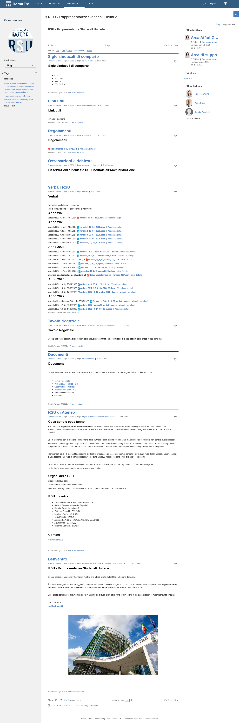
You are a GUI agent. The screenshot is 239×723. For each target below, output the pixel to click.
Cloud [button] (6, 106)
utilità (94, 105)
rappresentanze (110, 563)
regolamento (87, 135)
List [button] (13, 106)
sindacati (85, 61)
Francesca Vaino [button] (209, 42)
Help (90, 718)
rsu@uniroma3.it (55, 539)
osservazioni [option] (9, 92)
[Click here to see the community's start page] (20, 41)
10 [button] (56, 700)
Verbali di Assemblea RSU (66, 383)
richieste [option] (18, 96)
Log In (203, 3)
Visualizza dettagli (88, 148)
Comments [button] (78, 50)
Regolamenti (59, 131)
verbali (84, 191)
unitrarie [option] (7, 102)
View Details (126, 259)
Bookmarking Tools (102, 718)
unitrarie (93, 563)
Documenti (58, 354)
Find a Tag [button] (8, 78)
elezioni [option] (7, 89)
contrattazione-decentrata (106, 325)
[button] (225, 3)
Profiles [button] (53, 3)
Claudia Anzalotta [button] (202, 112)
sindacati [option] (15, 99)
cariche (106, 417)
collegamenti (87, 105)
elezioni (90, 417)
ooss (87, 563)
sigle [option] (29, 96)
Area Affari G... (204, 37)
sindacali (100, 563)
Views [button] (89, 50)
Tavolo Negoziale (64, 321)
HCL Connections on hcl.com (131, 718)
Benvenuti (57, 559)
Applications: (10, 60)
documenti (89, 359)
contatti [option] (31, 83)
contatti (97, 417)
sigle (91, 61)
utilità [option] (13, 102)
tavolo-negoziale (88, 325)
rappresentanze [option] (21, 92)
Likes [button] (69, 50)
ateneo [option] (6, 83)
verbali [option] (18, 102)
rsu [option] (24, 95)
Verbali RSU (59, 187)
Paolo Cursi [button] (199, 102)
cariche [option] (13, 83)
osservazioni (87, 165)
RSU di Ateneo (61, 412)
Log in (219, 24)
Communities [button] (72, 3)
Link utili (56, 101)
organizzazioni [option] (27, 89)
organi (84, 417)
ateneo (112, 417)
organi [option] (18, 89)
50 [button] (65, 700)
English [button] (212, 2)
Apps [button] (91, 3)
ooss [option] (13, 89)
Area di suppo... (205, 55)
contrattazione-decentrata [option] (14, 86)
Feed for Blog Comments (86, 705)
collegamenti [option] (22, 83)
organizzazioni (122, 563)
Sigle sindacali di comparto (73, 56)
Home (83, 718)
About (114, 718)
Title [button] (63, 50)
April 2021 (188, 78)
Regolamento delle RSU (65, 389)
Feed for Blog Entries (60, 705)
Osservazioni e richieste (70, 161)
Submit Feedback (151, 718)
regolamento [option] (9, 96)
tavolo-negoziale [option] (26, 99)
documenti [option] (29, 86)
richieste (96, 165)
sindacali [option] (7, 99)
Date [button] (57, 50)
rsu (83, 359)
